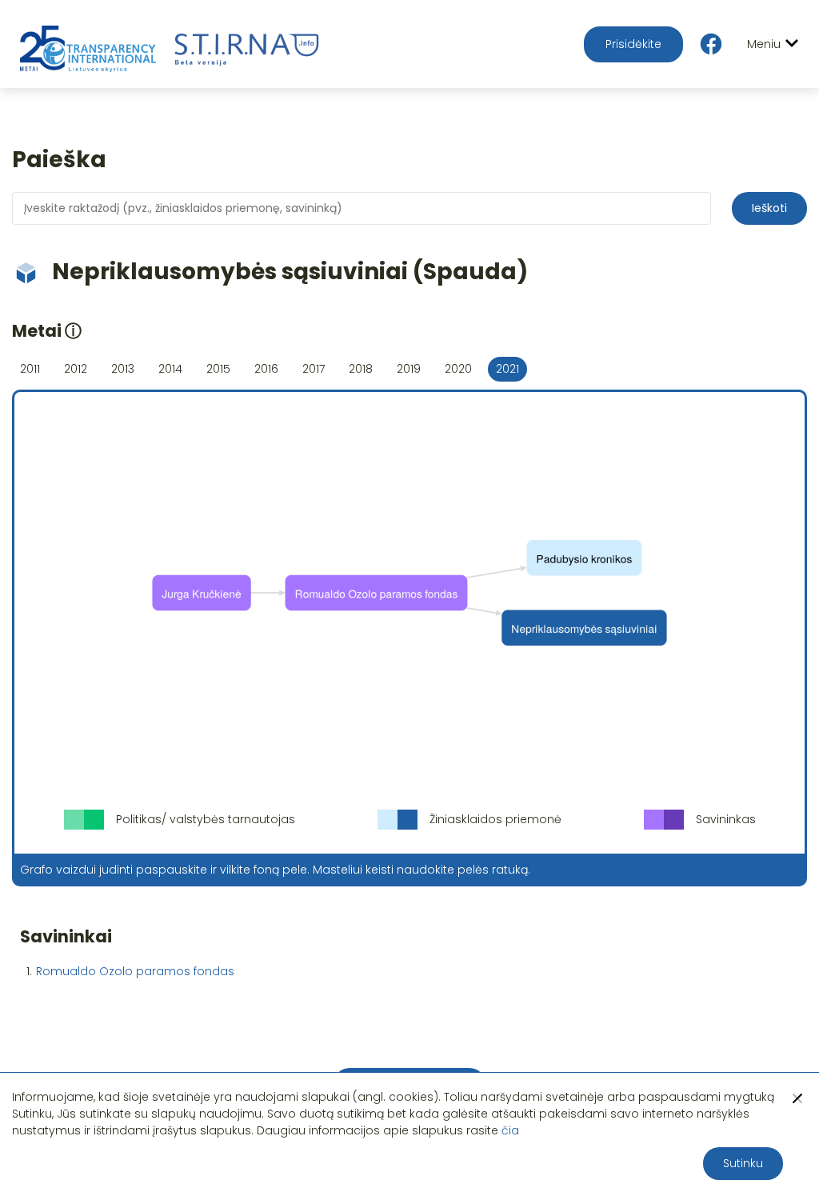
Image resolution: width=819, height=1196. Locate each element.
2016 (266, 369)
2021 (507, 369)
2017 (313, 369)
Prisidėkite (633, 44)
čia (510, 1130)
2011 (30, 369)
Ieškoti (769, 208)
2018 (361, 369)
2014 (170, 369)
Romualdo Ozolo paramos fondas (135, 971)
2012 (75, 369)
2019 (409, 369)
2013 (122, 369)
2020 (458, 369)
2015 (218, 369)
